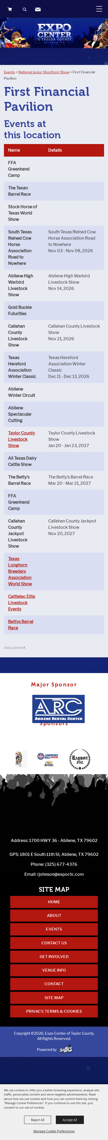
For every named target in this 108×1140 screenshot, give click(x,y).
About (54, 915)
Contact (54, 984)
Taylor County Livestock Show (21, 439)
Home (54, 902)
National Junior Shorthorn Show (43, 72)
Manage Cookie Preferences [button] (54, 1131)
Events (9, 72)
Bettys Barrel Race (20, 624)
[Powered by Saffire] (66, 1049)
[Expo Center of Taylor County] (54, 33)
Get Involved (54, 956)
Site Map (54, 997)
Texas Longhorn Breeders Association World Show (20, 571)
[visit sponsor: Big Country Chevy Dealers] (39, 759)
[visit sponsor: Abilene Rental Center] (60, 709)
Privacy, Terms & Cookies (54, 1011)
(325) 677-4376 (61, 864)
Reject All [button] (37, 1120)
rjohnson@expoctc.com (60, 874)
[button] (25, 10)
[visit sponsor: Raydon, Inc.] (72, 759)
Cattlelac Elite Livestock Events (21, 603)
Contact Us (54, 943)
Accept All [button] (70, 1120)
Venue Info (54, 970)
